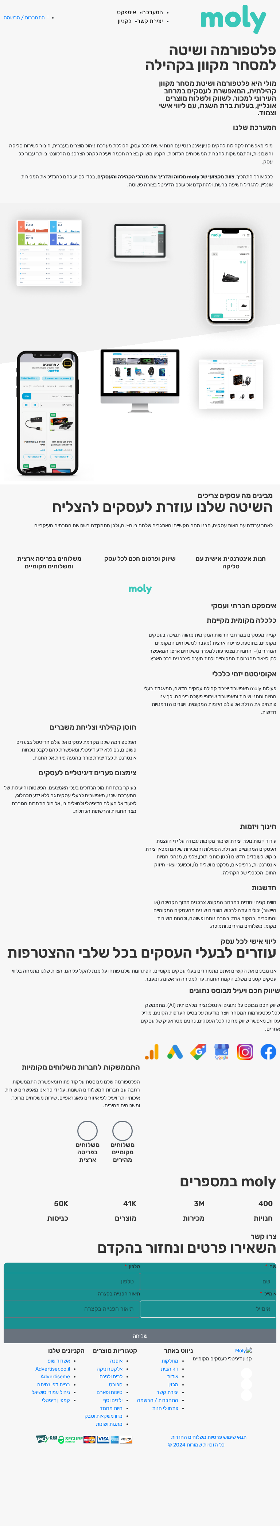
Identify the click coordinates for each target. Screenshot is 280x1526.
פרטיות (214, 1437)
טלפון (134, 1266)
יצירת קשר (150, 21)
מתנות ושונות (109, 1424)
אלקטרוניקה (109, 1369)
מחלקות (170, 1361)
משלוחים (197, 1437)
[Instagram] (246, 1384)
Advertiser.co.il (52, 1369)
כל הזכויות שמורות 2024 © (196, 1445)
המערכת (152, 12)
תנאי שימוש (234, 1437)
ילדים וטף (112, 1400)
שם (272, 1266)
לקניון (124, 21)
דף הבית (169, 1369)
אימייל (269, 1294)
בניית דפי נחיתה (53, 1385)
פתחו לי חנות (165, 1408)
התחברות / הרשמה (157, 1400)
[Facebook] (246, 1373)
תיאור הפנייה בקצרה (119, 1294)
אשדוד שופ (59, 1361)
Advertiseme (55, 1377)
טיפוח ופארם (109, 1392)
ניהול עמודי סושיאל (51, 1392)
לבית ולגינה (111, 1377)
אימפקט (126, 12)
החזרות (179, 1437)
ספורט (115, 1385)
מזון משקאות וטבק (103, 1416)
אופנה (116, 1361)
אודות (172, 1377)
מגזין (173, 1385)
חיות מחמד (111, 1408)
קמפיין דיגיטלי (56, 1400)
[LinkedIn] (246, 1395)
